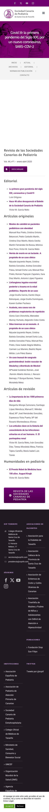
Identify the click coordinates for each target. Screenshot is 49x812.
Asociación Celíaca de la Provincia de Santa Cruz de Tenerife (34, 559)
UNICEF (8, 764)
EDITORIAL (28, 67)
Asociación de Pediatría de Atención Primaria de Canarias (11, 695)
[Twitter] (12, 580)
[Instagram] (6, 586)
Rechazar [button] (20, 806)
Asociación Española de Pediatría (11, 675)
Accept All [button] (9, 806)
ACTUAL (27, 63)
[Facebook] (6, 580)
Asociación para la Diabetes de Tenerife (35, 540)
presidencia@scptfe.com (15, 562)
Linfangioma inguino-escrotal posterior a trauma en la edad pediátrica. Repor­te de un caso (23, 286)
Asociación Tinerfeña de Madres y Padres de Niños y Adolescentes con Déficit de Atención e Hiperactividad (36, 613)
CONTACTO (24, 75)
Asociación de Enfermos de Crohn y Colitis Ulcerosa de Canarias (34, 583)
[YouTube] (18, 580)
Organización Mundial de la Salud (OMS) (11, 775)
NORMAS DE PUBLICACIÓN (21, 71)
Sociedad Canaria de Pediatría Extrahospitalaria (13, 716)
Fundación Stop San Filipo (35, 649)
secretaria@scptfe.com (15, 557)
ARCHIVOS (13, 67)
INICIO (14, 63)
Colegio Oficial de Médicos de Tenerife (12, 733)
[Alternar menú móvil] (43, 13)
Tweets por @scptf (35, 671)
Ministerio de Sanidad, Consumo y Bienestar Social (12, 751)
